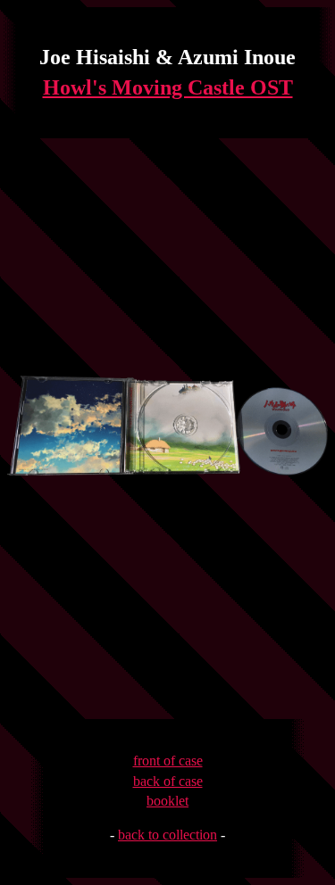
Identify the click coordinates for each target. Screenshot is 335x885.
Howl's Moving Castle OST (168, 87)
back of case (168, 781)
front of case (168, 760)
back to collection (167, 834)
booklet (167, 800)
